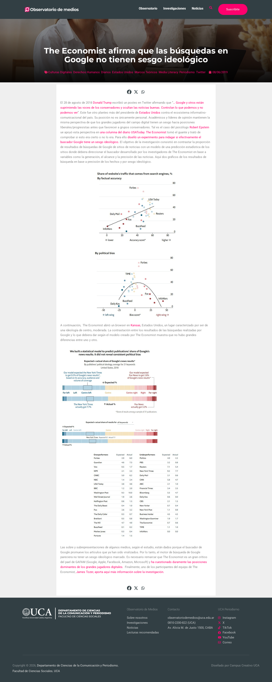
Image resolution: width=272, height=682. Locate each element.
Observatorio (148, 8)
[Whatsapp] (143, 92)
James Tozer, (85, 572)
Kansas (135, 325)
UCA (57, 671)
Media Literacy (168, 72)
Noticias (197, 8)
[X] (136, 92)
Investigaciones (174, 8)
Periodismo (187, 72)
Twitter (200, 72)
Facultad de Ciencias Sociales (33, 671)
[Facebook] (129, 92)
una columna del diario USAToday (122, 132)
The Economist (156, 132)
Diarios (106, 72)
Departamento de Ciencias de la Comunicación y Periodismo (77, 665)
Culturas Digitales (60, 72)
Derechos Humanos (86, 72)
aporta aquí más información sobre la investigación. (129, 572)
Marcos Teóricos (146, 72)
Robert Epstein (199, 127)
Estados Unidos (122, 72)
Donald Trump (102, 102)
